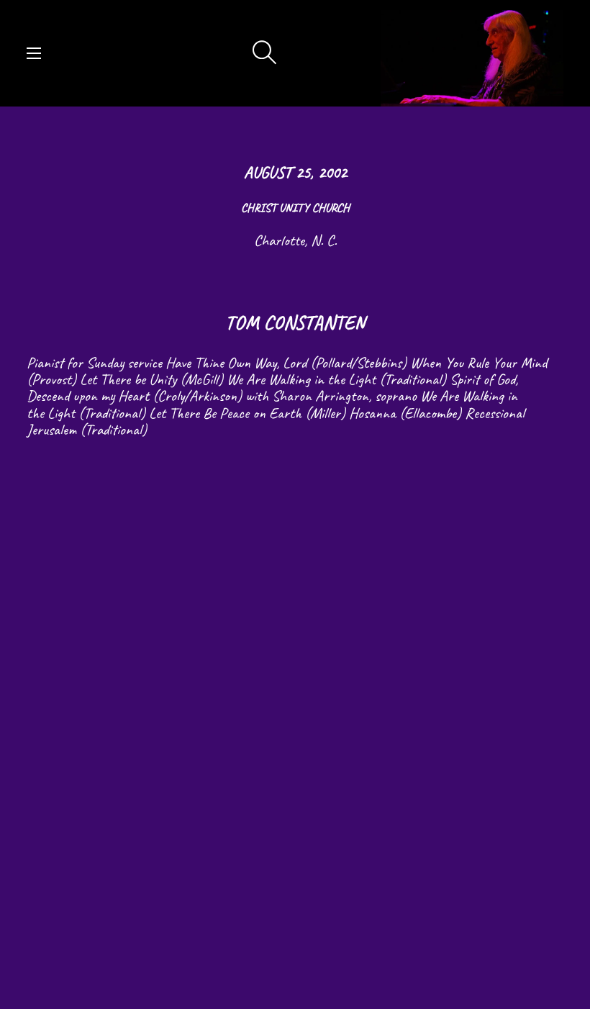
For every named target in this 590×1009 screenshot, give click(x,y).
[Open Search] (264, 53)
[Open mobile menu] (34, 53)
